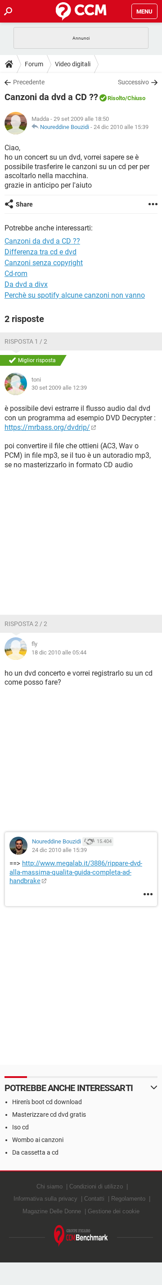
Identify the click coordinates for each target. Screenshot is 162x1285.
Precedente (29, 82)
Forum (34, 64)
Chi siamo (49, 1186)
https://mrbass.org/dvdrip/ (47, 427)
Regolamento (128, 1198)
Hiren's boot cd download (47, 1101)
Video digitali (72, 64)
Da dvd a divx (26, 284)
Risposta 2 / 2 (25, 623)
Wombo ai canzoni (37, 1139)
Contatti (94, 1198)
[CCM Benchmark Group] (81, 1236)
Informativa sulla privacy (45, 1198)
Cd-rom (15, 273)
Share (24, 204)
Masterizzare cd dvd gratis (49, 1114)
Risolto (116, 98)
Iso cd (20, 1127)
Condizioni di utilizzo (96, 1186)
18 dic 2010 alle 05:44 (59, 652)
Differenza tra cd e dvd (40, 252)
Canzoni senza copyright (43, 262)
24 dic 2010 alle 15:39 (121, 127)
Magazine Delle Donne (51, 1211)
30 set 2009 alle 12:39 (59, 387)
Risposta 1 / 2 (25, 341)
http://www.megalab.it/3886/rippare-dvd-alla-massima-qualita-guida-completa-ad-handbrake (75, 872)
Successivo (133, 82)
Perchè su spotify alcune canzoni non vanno (74, 295)
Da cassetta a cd (35, 1152)
